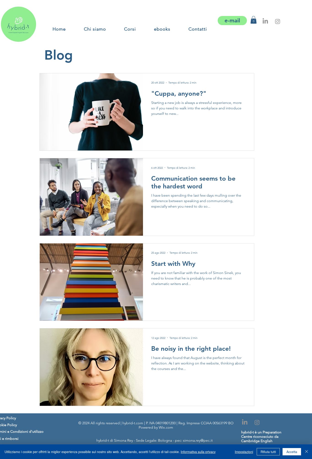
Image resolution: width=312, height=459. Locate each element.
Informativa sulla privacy (198, 451)
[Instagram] (277, 21)
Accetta (291, 451)
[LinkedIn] (265, 21)
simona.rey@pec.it (198, 440)
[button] (130, 29)
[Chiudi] (306, 451)
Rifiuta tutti (268, 451)
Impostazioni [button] (244, 451)
